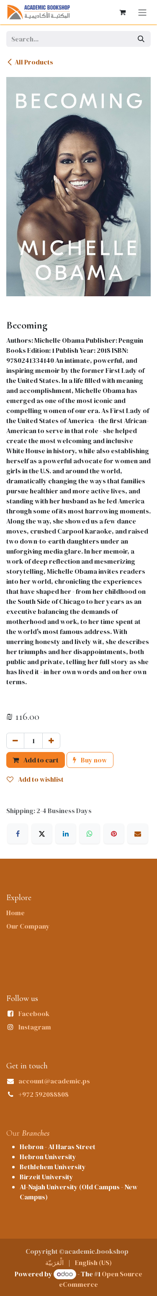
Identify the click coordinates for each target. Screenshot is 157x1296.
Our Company (28, 926)
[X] (42, 834)
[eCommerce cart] (122, 12)
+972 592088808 (43, 1094)
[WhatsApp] (90, 834)
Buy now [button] (93, 760)
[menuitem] (54, 1262)
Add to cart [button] (40, 760)
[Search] (141, 39)
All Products (34, 62)
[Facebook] (18, 834)
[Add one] (51, 741)
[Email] (138, 834)
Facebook (33, 1013)
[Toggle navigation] (142, 12)
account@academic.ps (54, 1081)
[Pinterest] (114, 834)
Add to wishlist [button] (40, 779)
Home (15, 912)
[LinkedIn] (66, 834)
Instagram (34, 1027)
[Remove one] (15, 741)
